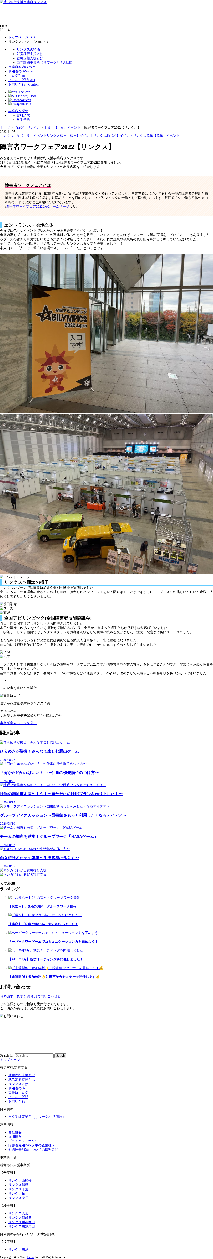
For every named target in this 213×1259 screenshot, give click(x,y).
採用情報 (15, 1136)
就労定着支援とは (30, 58)
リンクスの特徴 (28, 49)
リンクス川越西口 (21, 1222)
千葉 (16, 135)
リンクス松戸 (18, 1198)
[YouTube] (19, 92)
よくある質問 (21, 80)
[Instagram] (19, 104)
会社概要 (15, 1132)
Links (30, 1257)
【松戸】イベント (80, 135)
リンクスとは (18, 1084)
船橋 (149, 135)
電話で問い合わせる (46, 996)
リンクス (6, 135)
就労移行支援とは (30, 54)
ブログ (16, 75)
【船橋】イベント (166, 135)
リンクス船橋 (18, 1185)
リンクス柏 (16, 1193)
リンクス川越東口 (21, 1226)
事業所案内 (21, 67)
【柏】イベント (121, 135)
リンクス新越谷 (20, 1217)
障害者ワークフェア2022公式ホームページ (37, 206)
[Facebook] (19, 100)
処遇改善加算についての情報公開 (33, 1149)
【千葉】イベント (33, 135)
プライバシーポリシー (25, 1141)
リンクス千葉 (18, 1189)
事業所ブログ (18, 1092)
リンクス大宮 (18, 1213)
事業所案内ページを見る (18, 723)
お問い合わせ (23, 84)
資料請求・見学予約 (15, 996)
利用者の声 (21, 71)
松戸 (63, 135)
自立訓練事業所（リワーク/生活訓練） (45, 62)
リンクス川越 (18, 1249)
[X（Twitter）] (22, 96)
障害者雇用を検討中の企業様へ (31, 1145)
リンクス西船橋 (20, 1180)
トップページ (22, 37)
